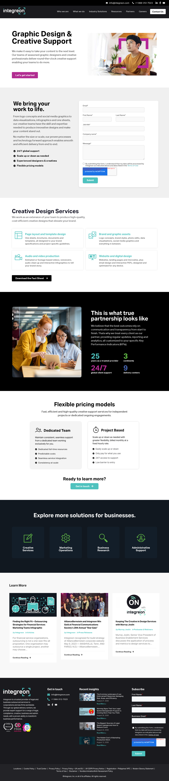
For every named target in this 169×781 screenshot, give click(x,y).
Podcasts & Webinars (143, 629)
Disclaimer (73, 771)
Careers (143, 11)
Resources (116, 11)
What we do (79, 11)
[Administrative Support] (141, 538)
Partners (130, 11)
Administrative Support (141, 549)
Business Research (103, 549)
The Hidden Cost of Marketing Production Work (108, 739)
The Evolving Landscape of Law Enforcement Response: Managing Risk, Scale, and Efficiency (110, 696)
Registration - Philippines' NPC (118, 769)
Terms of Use (132, 165)
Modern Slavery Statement (143, 769)
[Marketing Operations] (65, 538)
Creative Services (28, 549)
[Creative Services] (28, 538)
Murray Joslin (124, 629)
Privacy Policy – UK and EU (72, 769)
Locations (17, 769)
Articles (30, 632)
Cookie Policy (29, 769)
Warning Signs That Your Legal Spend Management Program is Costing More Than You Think (109, 711)
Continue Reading (21, 658)
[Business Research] (103, 538)
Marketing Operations (66, 549)
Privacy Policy (54, 769)
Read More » (101, 704)
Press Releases (85, 632)
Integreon (19, 632)
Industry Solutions (98, 11)
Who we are (63, 11)
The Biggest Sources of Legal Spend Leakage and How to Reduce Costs (108, 725)
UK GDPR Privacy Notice (94, 769)
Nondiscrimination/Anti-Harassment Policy (96, 771)
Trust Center (41, 769)
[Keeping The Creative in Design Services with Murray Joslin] (136, 605)
